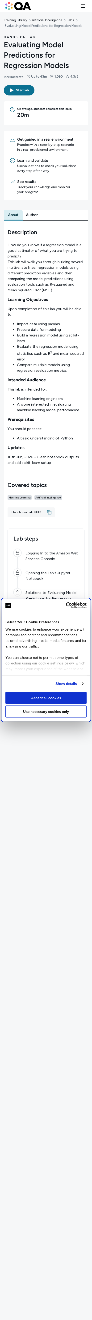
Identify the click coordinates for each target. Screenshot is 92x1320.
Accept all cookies (46, 698)
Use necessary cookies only (46, 712)
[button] (83, 6)
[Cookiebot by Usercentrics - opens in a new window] (66, 605)
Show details (66, 684)
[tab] (13, 215)
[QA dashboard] (18, 6)
